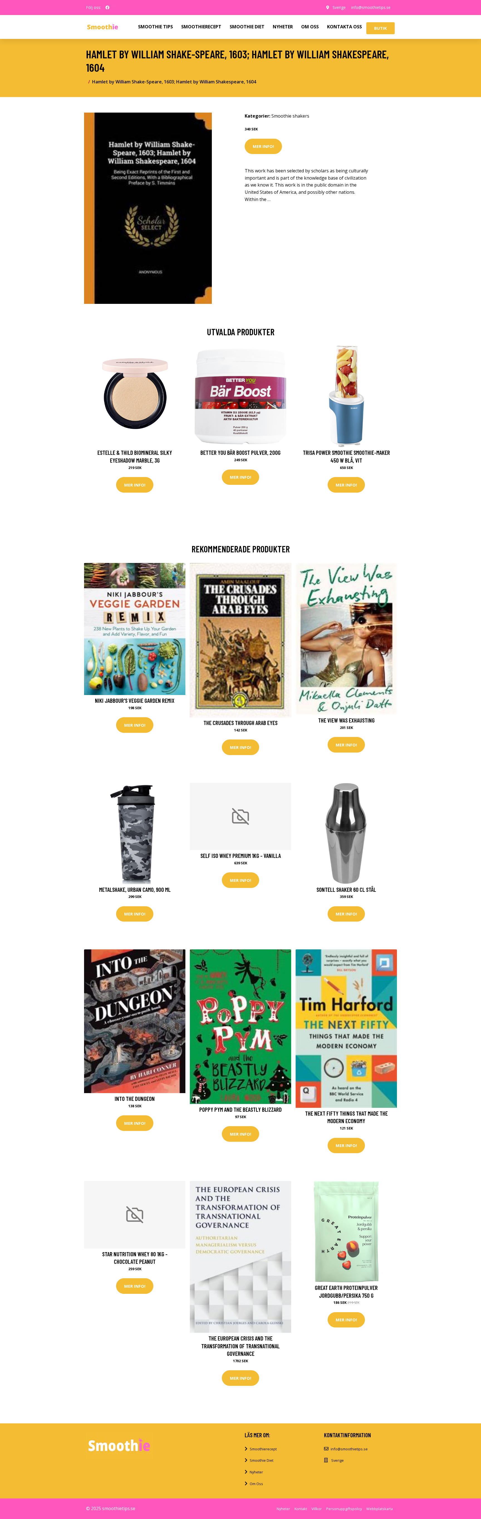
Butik (380, 28)
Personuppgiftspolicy (344, 1508)
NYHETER (283, 27)
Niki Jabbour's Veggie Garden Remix (135, 700)
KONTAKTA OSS (344, 27)
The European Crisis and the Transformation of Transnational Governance (240, 1346)
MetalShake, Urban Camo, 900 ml (135, 889)
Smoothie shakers (290, 116)
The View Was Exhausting (346, 720)
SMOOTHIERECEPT (201, 27)
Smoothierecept (263, 1448)
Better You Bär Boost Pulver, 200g (240, 452)
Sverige (339, 7)
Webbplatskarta (379, 1508)
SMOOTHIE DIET (247, 27)
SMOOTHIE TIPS (155, 27)
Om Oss (256, 1483)
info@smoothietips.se (371, 7)
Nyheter (256, 1472)
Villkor (316, 1508)
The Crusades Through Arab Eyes (240, 722)
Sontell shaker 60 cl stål (346, 889)
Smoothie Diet (261, 1460)
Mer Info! (263, 146)
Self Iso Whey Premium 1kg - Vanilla (240, 855)
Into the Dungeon (135, 1098)
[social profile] (107, 7)
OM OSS (310, 27)
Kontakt (301, 1508)
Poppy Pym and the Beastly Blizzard (240, 1109)
